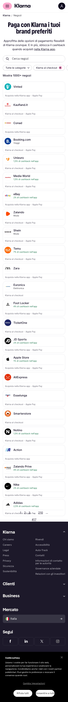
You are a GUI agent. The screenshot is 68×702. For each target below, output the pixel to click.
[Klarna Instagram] (57, 641)
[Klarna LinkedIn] (26, 641)
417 (34, 519)
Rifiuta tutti (23, 693)
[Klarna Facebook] (10, 641)
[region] (34, 677)
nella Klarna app (44, 49)
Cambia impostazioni (34, 683)
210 (40, 512)
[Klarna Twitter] (42, 641)
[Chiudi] (62, 657)
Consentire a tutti (45, 693)
